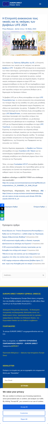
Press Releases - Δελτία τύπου (13, 29)
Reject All (24, 419)
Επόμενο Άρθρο (40, 207)
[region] (24, 406)
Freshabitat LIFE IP (21, 164)
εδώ (42, 191)
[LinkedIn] (2, 212)
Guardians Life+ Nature (27, 151)
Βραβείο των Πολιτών (34, 148)
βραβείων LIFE (7, 68)
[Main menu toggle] (40, 4)
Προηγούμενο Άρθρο (9, 207)
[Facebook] (2, 205)
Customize (24, 413)
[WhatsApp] (2, 215)
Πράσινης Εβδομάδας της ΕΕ (24, 63)
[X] (2, 208)
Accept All (24, 407)
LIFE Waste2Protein (13, 113)
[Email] (2, 218)
